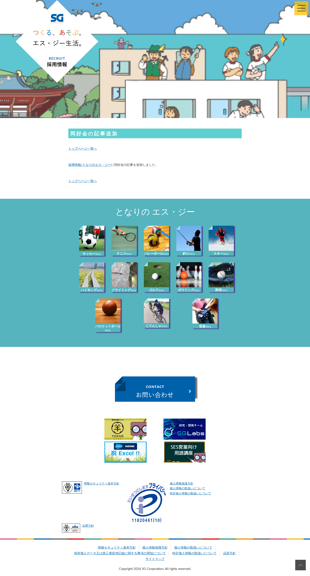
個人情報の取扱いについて (187, 488)
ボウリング (189, 290)
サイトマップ (155, 559)
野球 (221, 290)
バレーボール (156, 253)
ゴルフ (156, 290)
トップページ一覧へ (82, 148)
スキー (221, 253)
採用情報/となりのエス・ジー (89, 164)
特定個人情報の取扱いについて (190, 493)
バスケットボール (108, 328)
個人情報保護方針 (181, 483)
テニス (124, 253)
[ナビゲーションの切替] (301, 8)
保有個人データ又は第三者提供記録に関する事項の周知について (120, 553)
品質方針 (88, 525)
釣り (189, 253)
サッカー (92, 253)
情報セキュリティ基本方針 (101, 483)
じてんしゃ (156, 326)
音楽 (205, 326)
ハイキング (91, 290)
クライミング (124, 290)
